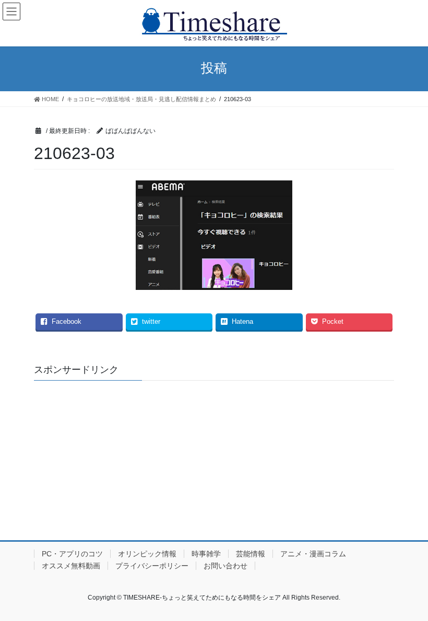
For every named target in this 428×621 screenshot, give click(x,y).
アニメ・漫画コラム (313, 554)
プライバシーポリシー (151, 566)
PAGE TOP (408, 592)
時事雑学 (206, 554)
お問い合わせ (225, 566)
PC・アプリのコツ (72, 554)
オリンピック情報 (147, 554)
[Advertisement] (214, 453)
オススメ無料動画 (71, 566)
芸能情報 (250, 554)
